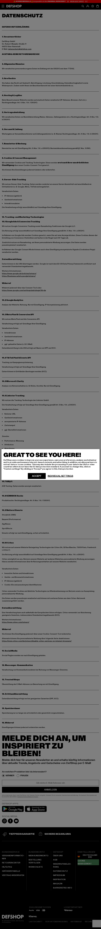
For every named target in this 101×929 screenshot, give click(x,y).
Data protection (65, 469)
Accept (37, 476)
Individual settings (60, 476)
